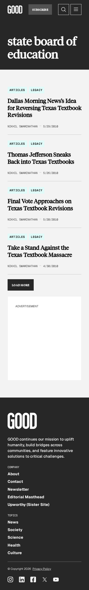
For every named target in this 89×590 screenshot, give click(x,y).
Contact (15, 481)
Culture (15, 552)
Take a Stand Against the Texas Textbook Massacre (40, 251)
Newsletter (18, 489)
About (13, 473)
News (13, 522)
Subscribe (40, 9)
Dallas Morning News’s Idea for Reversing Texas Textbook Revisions (44, 107)
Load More (20, 285)
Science (15, 537)
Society (15, 529)
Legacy (36, 90)
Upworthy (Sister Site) (28, 504)
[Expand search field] (63, 9)
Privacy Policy (42, 569)
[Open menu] (75, 9)
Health (14, 545)
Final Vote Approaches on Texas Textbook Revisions (40, 204)
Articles (17, 90)
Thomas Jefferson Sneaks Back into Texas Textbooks (41, 158)
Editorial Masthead (26, 496)
